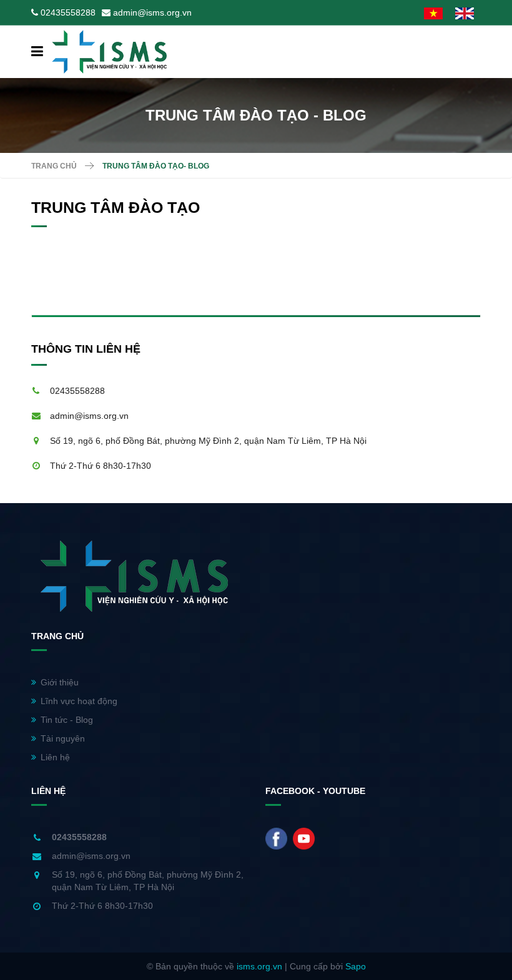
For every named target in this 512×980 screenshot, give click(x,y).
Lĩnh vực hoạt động (79, 701)
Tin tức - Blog (67, 720)
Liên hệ (55, 757)
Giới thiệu (60, 682)
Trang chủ (54, 166)
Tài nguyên (63, 738)
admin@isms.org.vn (152, 12)
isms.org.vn (259, 966)
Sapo (355, 966)
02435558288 (68, 12)
